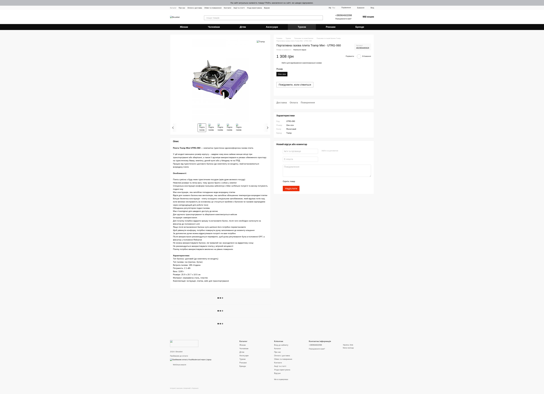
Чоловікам (214, 27)
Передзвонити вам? (343, 19)
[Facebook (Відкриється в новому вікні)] (277, 8)
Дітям (243, 27)
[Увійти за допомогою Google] (346, 151)
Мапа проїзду (348, 348)
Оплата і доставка (194, 8)
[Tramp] (260, 41)
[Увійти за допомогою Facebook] (341, 151)
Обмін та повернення (213, 8)
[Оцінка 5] (318, 181)
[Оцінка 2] (304, 181)
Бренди (359, 27)
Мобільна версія (179, 365)
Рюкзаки (330, 27)
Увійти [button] (284, 63)
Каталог (173, 8)
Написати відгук (299, 50)
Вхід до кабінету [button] (281, 345)
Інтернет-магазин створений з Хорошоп (184, 388)
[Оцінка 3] (309, 181)
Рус (333, 8)
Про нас (182, 8)
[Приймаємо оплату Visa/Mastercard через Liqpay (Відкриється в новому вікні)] (190, 360)
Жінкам (184, 27)
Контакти (227, 8)
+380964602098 (343, 15)
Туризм (302, 27)
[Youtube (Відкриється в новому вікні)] (280, 8)
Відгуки (267, 8)
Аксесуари (272, 27)
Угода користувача (254, 8)
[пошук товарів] (320, 18)
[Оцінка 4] (313, 181)
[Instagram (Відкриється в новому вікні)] (274, 8)
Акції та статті (239, 8)
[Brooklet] (184, 343)
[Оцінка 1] (300, 181)
